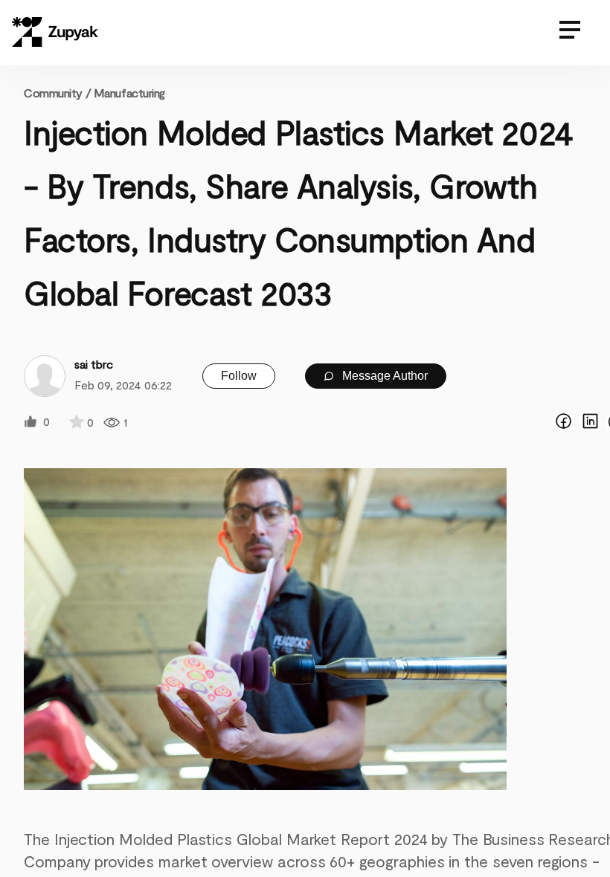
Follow (239, 375)
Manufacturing (129, 92)
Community (57, 92)
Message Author (383, 375)
